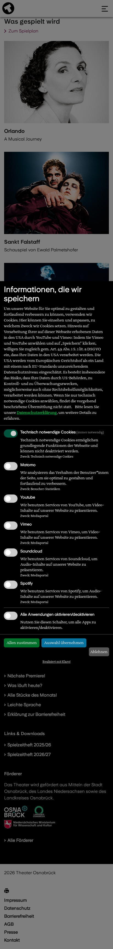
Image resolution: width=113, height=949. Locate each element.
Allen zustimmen (22, 642)
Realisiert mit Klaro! (56, 662)
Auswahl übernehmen (64, 642)
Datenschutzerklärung (37, 412)
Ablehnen (99, 651)
